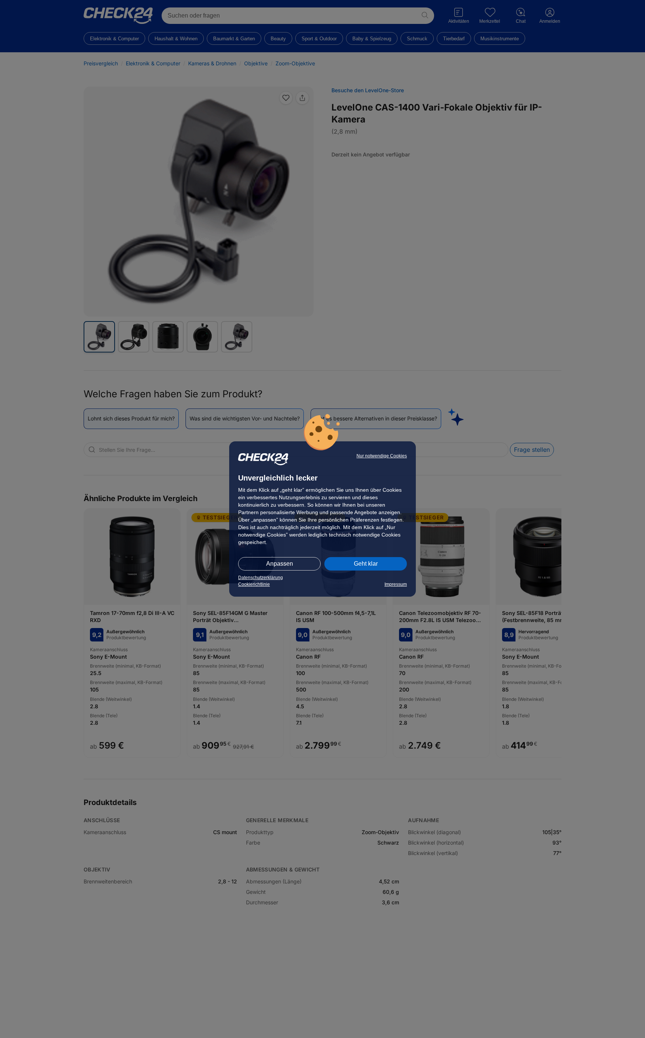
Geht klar (366, 563)
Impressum (395, 584)
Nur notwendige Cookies (381, 456)
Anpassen (279, 563)
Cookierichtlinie (254, 584)
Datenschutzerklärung (260, 577)
